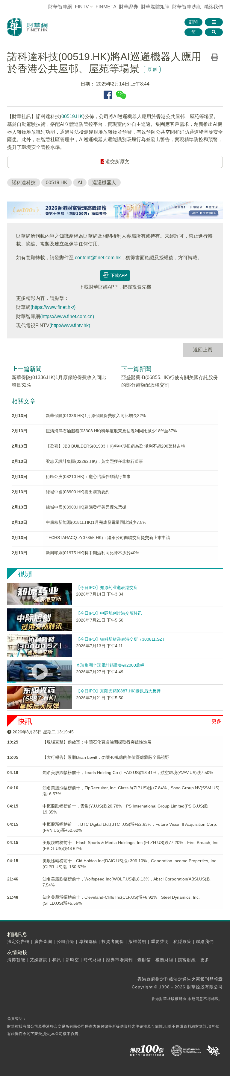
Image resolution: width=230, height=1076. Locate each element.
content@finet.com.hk (98, 257)
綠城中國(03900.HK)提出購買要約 (78, 491)
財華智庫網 (60, 6)
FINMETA (106, 6)
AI (80, 182)
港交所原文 (116, 161)
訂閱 (193, 21)
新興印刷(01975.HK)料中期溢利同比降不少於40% (92, 552)
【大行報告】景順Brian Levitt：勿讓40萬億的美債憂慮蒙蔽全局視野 (106, 757)
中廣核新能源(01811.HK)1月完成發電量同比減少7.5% (96, 522)
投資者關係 (113, 941)
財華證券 (128, 6)
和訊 (56, 959)
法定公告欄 (18, 941)
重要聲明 (160, 941)
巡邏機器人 (104, 182)
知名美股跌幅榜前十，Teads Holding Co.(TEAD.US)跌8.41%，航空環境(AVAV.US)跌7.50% (128, 772)
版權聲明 (137, 941)
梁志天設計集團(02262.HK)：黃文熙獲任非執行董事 (94, 461)
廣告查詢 (43, 941)
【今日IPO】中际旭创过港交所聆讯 (109, 613)
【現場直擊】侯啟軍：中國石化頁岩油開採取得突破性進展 (97, 742)
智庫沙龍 (186, 6)
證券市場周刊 (119, 959)
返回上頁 (202, 349)
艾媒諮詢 (39, 959)
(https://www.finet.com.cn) (67, 316)
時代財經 (93, 959)
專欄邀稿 (88, 941)
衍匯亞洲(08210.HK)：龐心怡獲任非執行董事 (88, 476)
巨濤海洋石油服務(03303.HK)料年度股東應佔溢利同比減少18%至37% (111, 430)
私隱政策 (182, 941)
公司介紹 (66, 941)
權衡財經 (164, 959)
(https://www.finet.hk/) (53, 307)
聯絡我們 (213, 6)
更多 (216, 721)
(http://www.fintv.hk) (69, 325)
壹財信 (144, 959)
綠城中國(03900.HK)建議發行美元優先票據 (86, 507)
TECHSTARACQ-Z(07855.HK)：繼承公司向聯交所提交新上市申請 (108, 537)
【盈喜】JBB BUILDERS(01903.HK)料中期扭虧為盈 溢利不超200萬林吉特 (115, 446)
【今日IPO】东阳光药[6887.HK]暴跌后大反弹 (118, 691)
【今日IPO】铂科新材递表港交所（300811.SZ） (121, 639)
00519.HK (72, 116)
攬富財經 (187, 959)
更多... (207, 959)
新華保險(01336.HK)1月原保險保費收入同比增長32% (96, 415)
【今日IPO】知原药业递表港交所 (107, 587)
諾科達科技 (24, 182)
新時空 (72, 959)
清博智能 (16, 959)
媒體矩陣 (155, 6)
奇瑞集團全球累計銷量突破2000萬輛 (110, 665)
